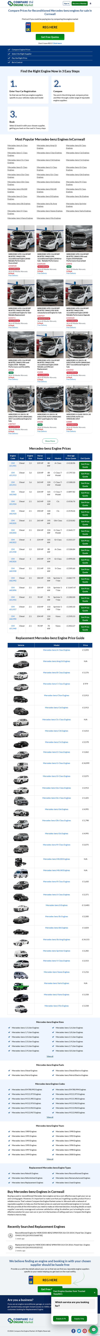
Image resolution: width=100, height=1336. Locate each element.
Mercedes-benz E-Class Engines (56, 752)
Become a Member (80, 3)
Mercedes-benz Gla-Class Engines (56, 788)
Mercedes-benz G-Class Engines (56, 763)
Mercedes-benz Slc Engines (56, 916)
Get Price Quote (85, 465)
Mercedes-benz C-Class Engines (56, 684)
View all (50, 1056)
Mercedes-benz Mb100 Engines (56, 859)
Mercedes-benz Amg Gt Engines (56, 661)
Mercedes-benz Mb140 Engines (56, 870)
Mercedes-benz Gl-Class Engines (56, 776)
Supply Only (79, 1319)
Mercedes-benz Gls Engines (56, 833)
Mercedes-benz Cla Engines (56, 707)
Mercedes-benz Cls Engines (56, 742)
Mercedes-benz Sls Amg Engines (56, 939)
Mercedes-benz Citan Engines (56, 695)
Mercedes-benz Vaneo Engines (57, 972)
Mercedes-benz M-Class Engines (56, 844)
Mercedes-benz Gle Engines (56, 809)
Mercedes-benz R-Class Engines (56, 881)
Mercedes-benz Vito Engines (57, 1006)
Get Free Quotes (50, 37)
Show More (50, 441)
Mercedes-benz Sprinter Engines (56, 951)
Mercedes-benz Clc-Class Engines (56, 719)
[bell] (90, 3)
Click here (57, 43)
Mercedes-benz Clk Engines (56, 731)
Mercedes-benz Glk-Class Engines (56, 820)
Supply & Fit (61, 1319)
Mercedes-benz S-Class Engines (56, 894)
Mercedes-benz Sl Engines (57, 905)
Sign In (66, 3)
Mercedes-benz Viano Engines (56, 994)
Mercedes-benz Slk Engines (56, 927)
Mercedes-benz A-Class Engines (56, 650)
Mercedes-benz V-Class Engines (56, 960)
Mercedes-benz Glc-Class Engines (56, 798)
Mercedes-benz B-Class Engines (56, 672)
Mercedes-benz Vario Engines (56, 983)
